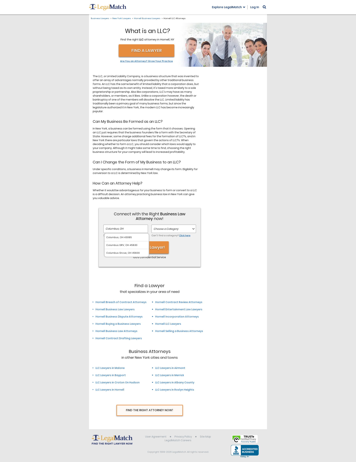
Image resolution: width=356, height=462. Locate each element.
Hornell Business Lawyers (147, 18)
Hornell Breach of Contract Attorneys (120, 302)
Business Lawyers (100, 18)
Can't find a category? (170, 235)
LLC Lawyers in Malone (110, 368)
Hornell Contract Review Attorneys (178, 302)
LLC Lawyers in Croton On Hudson (117, 382)
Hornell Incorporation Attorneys (177, 316)
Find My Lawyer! (149, 247)
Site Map (205, 436)
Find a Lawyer (146, 50)
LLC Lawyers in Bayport (110, 375)
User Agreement (156, 436)
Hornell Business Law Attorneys (116, 331)
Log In (254, 7)
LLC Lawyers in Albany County (174, 382)
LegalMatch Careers (178, 440)
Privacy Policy (183, 436)
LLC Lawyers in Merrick (169, 375)
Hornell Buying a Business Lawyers (118, 324)
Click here (184, 235)
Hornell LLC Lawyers (168, 324)
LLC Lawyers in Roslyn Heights (174, 390)
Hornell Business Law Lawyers (115, 309)
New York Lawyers (121, 18)
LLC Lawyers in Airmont (170, 368)
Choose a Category (166, 229)
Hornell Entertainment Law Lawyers (178, 309)
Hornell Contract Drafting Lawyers (118, 338)
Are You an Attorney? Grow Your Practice (146, 61)
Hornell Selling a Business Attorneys (179, 331)
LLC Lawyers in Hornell (109, 390)
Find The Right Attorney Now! (149, 410)
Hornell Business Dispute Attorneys (119, 316)
